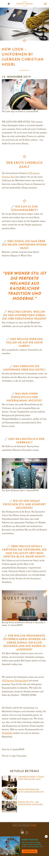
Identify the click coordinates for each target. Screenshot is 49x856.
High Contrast (8, 3)
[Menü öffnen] (45, 3)
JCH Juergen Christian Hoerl (15, 681)
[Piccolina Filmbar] (26, 832)
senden (33, 825)
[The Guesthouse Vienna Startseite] (24, 3)
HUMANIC (7, 733)
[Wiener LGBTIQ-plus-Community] (22, 832)
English (3, 3)
